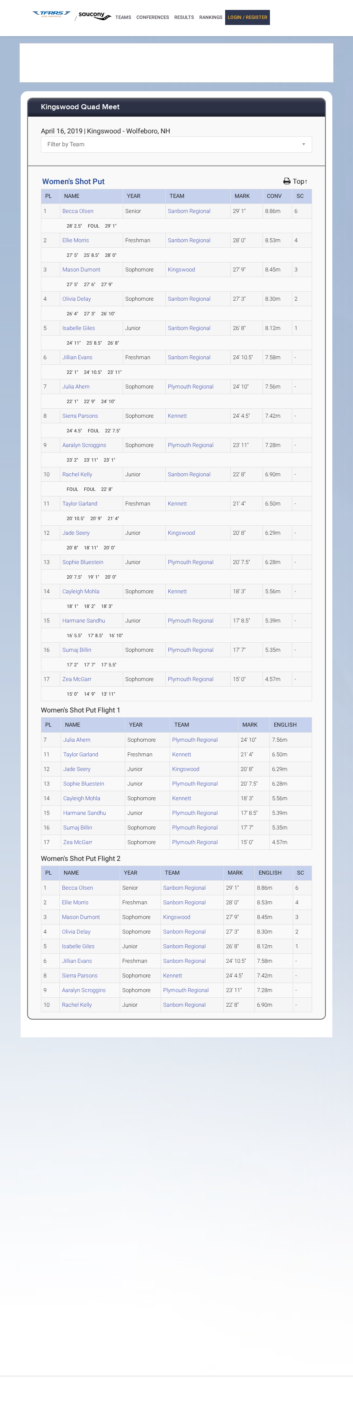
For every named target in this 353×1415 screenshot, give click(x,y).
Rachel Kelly (77, 474)
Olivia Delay (76, 299)
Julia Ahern (76, 386)
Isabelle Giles (78, 328)
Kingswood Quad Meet (80, 107)
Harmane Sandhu (83, 620)
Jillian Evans (77, 357)
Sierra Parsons (80, 416)
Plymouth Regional (191, 386)
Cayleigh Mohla (80, 591)
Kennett (177, 416)
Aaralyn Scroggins (84, 445)
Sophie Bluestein (82, 562)
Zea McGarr (76, 679)
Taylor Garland (79, 503)
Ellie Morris (75, 240)
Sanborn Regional (189, 211)
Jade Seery (76, 533)
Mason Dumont (81, 269)
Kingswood (181, 269)
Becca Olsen (77, 211)
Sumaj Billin (76, 650)
